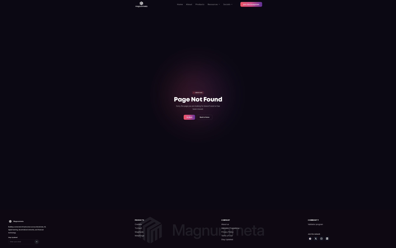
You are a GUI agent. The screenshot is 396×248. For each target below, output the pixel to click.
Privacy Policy (227, 232)
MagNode (139, 232)
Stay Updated (227, 239)
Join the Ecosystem (251, 4)
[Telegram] (310, 238)
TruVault (138, 228)
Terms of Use (227, 236)
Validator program (315, 224)
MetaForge (139, 236)
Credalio (138, 224)
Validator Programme (230, 228)
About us (225, 224)
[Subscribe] (37, 242)
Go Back (189, 117)
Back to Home (204, 117)
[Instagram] (321, 238)
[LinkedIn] (327, 238)
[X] (316, 238)
